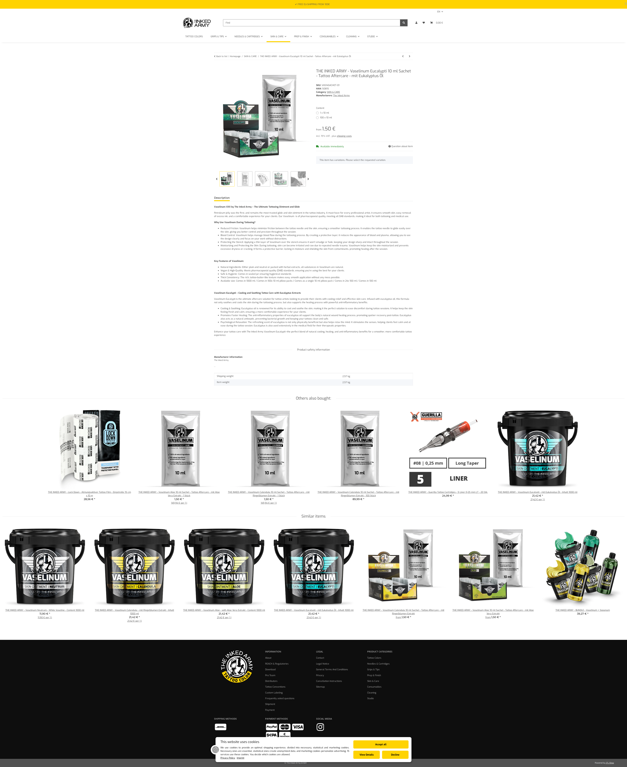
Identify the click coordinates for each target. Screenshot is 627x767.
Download (270, 669)
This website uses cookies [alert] (239, 742)
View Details (367, 754)
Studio (370, 698)
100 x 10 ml (326, 117)
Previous (216, 179)
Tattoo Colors (374, 657)
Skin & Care (373, 681)
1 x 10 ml (324, 112)
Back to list (221, 56)
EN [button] (438, 11)
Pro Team (270, 675)
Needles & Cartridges (378, 663)
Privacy (320, 675)
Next (308, 179)
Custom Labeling (274, 692)
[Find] (404, 22)
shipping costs (344, 136)
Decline (395, 754)
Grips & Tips (373, 669)
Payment (270, 710)
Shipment (270, 704)
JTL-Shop (610, 763)
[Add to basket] (216, 67)
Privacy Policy (227, 757)
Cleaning (371, 692)
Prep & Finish (374, 675)
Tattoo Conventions (275, 686)
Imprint (240, 757)
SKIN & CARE (333, 92)
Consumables (374, 686)
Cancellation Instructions (329, 681)
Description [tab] (222, 197)
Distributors (271, 681)
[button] (416, 22)
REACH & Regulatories (277, 663)
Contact (320, 657)
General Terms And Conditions (332, 669)
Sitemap (320, 686)
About (268, 657)
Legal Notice (322, 663)
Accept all (380, 744)
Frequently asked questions (279, 698)
